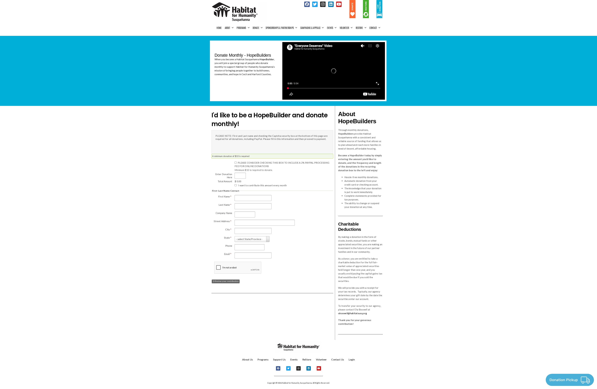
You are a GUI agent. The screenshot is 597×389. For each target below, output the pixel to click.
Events (330, 27)
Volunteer (344, 27)
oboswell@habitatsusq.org (352, 313)
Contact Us (337, 359)
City (228, 229)
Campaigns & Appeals (310, 27)
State (227, 237)
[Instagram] (323, 4)
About (227, 27)
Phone (228, 245)
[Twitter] (315, 4)
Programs (241, 27)
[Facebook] (307, 4)
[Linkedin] (331, 4)
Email (227, 254)
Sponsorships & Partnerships (280, 27)
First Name (224, 196)
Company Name (224, 213)
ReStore (359, 27)
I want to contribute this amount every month (262, 185)
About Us (247, 359)
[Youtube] (339, 4)
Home (219, 27)
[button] (229, 27)
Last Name (225, 204)
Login (352, 359)
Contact (373, 27)
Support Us (279, 359)
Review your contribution (226, 281)
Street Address (222, 221)
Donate (256, 27)
